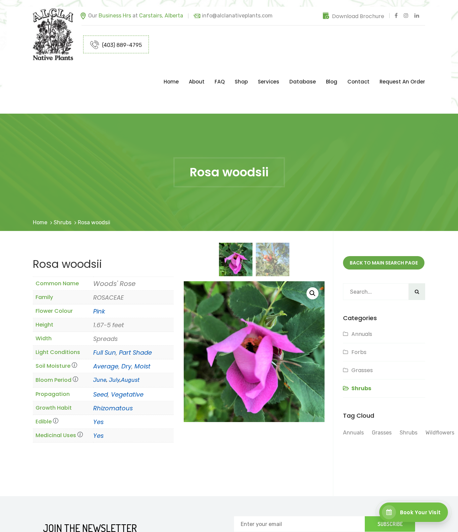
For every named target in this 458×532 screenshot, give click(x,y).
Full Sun (104, 325)
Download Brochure (358, 16)
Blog (331, 68)
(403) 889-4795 (121, 45)
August (130, 353)
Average (105, 339)
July (114, 353)
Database (302, 68)
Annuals (361, 307)
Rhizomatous (113, 381)
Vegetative (127, 367)
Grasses (362, 343)
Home (171, 68)
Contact (358, 68)
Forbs (358, 325)
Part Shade (135, 325)
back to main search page (384, 236)
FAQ (220, 68)
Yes (98, 395)
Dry (126, 339)
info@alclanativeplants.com (237, 15)
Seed (100, 367)
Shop (241, 68)
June (99, 353)
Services (268, 68)
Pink (99, 284)
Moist (142, 339)
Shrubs (62, 195)
